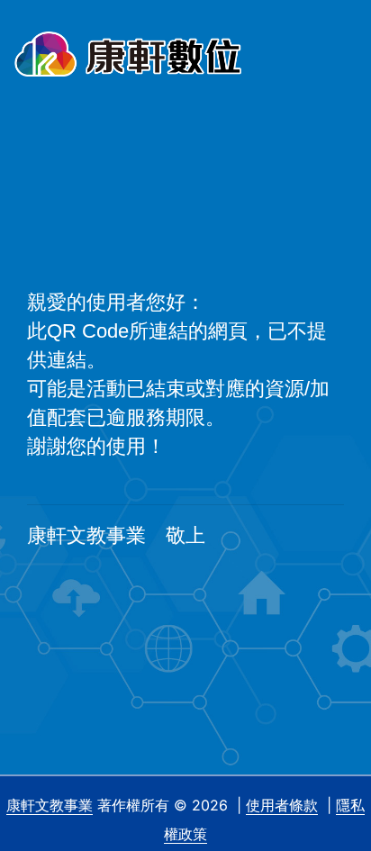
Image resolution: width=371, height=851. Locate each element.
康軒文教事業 (49, 805)
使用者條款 (282, 805)
